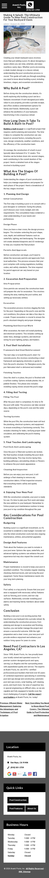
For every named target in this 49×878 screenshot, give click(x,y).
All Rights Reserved (35, 868)
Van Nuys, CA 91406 (19, 762)
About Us (31, 808)
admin (6, 24)
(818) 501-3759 (33, 10)
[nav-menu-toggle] (4, 6)
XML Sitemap (24, 872)
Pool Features (16, 808)
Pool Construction (18, 800)
